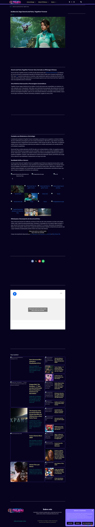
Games (53, 2)
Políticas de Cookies (73, 519)
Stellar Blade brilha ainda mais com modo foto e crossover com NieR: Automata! (59, 386)
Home (11, 6)
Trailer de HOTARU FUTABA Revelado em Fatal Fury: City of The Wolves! (59, 471)
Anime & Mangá (30, 2)
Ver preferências (87, 523)
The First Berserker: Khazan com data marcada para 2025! (59, 360)
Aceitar (70, 523)
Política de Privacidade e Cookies (20, 521)
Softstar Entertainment (51, 72)
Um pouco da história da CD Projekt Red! (59, 420)
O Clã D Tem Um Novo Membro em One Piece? (59, 377)
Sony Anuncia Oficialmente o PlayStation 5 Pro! (35, 361)
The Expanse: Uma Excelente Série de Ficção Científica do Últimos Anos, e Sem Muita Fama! (35, 414)
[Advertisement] (37, 58)
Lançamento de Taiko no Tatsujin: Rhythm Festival (59, 411)
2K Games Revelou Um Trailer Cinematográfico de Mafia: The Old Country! (59, 395)
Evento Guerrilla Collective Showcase (59, 445)
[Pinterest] (74, 2)
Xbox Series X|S (56, 234)
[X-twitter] (72, 2)
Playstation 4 (35, 234)
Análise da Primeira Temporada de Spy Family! (59, 403)
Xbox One (49, 234)
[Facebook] (70, 2)
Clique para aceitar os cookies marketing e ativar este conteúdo (38, 232)
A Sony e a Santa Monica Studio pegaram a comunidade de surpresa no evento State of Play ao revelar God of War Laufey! (59, 454)
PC (17, 76)
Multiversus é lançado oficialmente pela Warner (59, 428)
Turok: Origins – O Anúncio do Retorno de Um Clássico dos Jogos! (59, 369)
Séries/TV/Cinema (42, 2)
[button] (92, 510)
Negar (77, 523)
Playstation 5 (43, 234)
